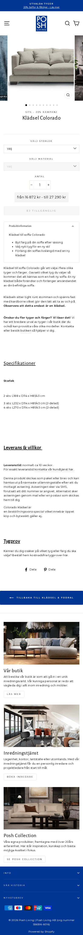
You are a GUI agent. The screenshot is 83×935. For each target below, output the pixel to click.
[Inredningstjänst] (41, 726)
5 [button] (40, 106)
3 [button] (34, 106)
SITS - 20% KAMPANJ (42, 112)
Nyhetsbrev (14, 898)
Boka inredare (20, 776)
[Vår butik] (41, 643)
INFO (7, 873)
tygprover (55, 555)
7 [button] (47, 106)
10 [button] (57, 106)
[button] (41, 226)
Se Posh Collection (24, 859)
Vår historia (14, 885)
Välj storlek (41, 141)
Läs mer (14, 694)
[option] (41, 5)
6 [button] (44, 106)
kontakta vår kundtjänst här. (54, 469)
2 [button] (30, 106)
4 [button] (37, 106)
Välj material (41, 159)
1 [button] (26, 105)
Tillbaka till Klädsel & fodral (44, 597)
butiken (25, 330)
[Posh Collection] (41, 808)
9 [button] (54, 106)
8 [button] (51, 106)
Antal (40, 176)
